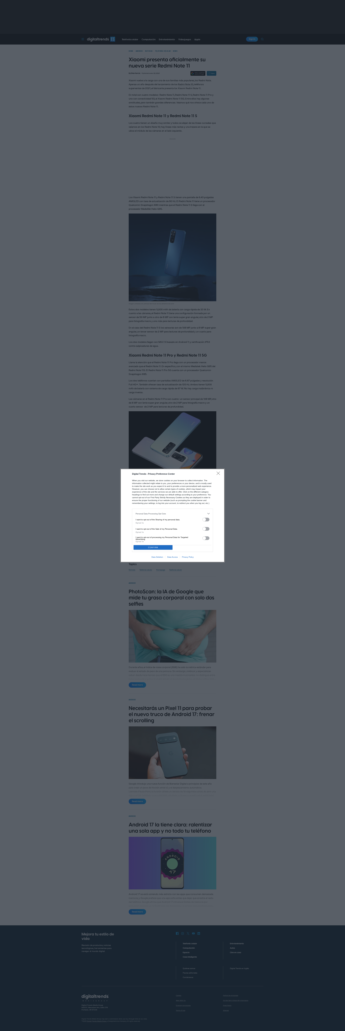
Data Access (172, 557)
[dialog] (172, 515)
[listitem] (172, 513)
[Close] (219, 474)
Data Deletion (157, 557)
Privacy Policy (188, 557)
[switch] (205, 519)
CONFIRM (153, 547)
